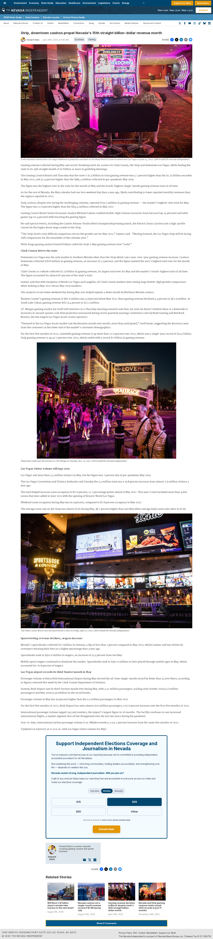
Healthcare (74, 3)
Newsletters (203, 3)
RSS (135, 933)
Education (61, 3)
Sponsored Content (152, 23)
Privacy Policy (125, 933)
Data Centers (32, 17)
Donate (102, 23)
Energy (125, 3)
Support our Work (167, 933)
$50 (78, 811)
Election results (51, 17)
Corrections (78, 23)
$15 (78, 801)
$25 (134, 801)
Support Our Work (182, 3)
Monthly (107, 791)
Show (106, 923)
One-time (94, 791)
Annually (119, 791)
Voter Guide (47, 3)
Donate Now (106, 829)
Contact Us (38, 23)
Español (203, 10)
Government (20, 3)
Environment (89, 3)
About (6, 23)
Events (50, 23)
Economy (34, 3)
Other (134, 811)
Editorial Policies (20, 23)
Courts (116, 3)
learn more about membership (116, 820)
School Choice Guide (74, 17)
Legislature (104, 3)
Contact (141, 933)
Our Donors (115, 23)
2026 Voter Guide (13, 17)
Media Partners (132, 23)
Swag (91, 23)
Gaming (91, 39)
